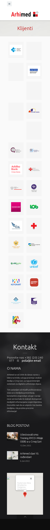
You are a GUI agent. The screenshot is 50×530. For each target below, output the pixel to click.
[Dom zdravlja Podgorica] (34, 169)
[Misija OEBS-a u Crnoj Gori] (34, 71)
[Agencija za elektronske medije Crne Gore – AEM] (34, 301)
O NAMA (14, 368)
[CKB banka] (16, 263)
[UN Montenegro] (34, 90)
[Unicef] (34, 263)
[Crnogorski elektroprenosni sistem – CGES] (34, 150)
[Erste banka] (34, 51)
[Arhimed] (25, 13)
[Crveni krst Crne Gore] (34, 226)
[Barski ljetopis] (16, 320)
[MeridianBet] (34, 282)
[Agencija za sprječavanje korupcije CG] (16, 226)
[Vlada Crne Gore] (16, 72)
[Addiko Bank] (16, 169)
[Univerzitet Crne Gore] (34, 188)
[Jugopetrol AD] (16, 111)
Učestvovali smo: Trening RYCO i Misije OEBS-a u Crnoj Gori (31, 438)
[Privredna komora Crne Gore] (16, 50)
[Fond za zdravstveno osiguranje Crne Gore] (34, 244)
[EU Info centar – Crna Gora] (34, 110)
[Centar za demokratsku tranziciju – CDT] (16, 150)
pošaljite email (31, 360)
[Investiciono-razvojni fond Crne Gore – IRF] (16, 301)
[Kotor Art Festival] (16, 282)
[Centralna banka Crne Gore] (34, 130)
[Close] (31, 478)
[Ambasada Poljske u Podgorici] (16, 188)
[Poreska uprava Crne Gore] (16, 244)
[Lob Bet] (34, 207)
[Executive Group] (16, 207)
